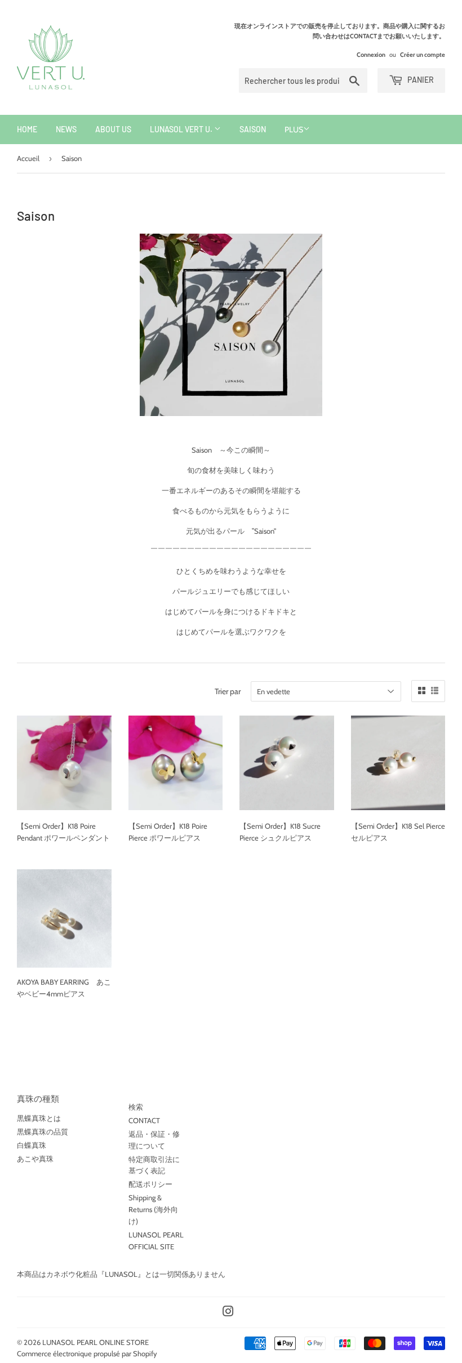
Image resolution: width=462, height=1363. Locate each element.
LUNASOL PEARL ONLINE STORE (95, 1342)
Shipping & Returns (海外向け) (153, 1209)
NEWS (66, 129)
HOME (27, 129)
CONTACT (144, 1120)
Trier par (228, 691)
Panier (420, 79)
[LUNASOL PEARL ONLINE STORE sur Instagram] (228, 1312)
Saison (252, 129)
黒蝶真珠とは (39, 1118)
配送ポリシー (150, 1183)
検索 (135, 1106)
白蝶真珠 (31, 1145)
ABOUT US (113, 129)
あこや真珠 (35, 1158)
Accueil (28, 158)
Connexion (371, 55)
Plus (294, 129)
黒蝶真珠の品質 (42, 1131)
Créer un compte (422, 55)
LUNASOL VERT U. (182, 129)
